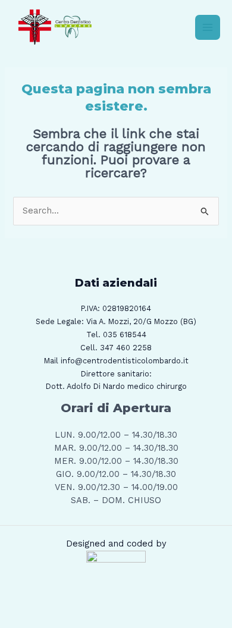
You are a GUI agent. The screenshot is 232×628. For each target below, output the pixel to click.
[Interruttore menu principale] (207, 27)
